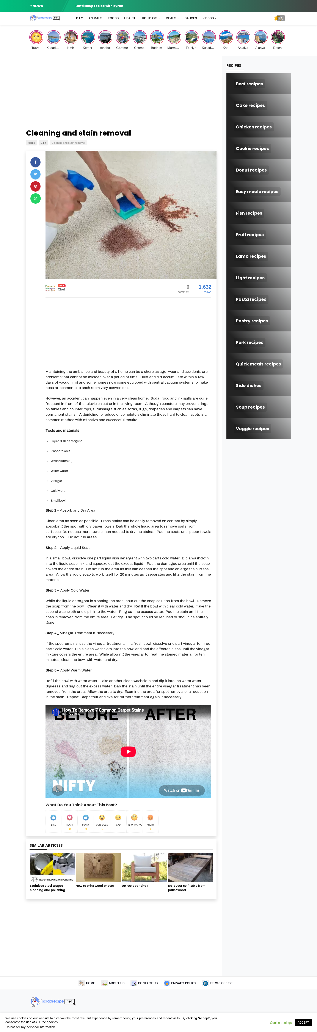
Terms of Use (221, 983)
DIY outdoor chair (135, 886)
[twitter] (35, 174)
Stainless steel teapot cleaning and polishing (47, 888)
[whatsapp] (35, 198)
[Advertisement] (121, 93)
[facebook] (35, 162)
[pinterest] (35, 186)
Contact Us (148, 983)
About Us (116, 983)
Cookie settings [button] (281, 1022)
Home (90, 983)
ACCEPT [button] (303, 1022)
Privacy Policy (183, 983)
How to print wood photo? (95, 886)
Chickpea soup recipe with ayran (102, 6)
